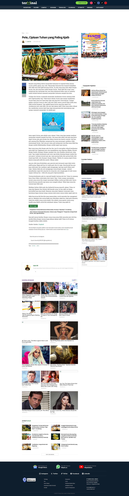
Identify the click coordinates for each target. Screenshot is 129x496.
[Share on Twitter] (24, 88)
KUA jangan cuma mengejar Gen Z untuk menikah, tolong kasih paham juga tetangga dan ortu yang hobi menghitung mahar (98, 115)
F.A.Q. (66, 481)
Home (23, 33)
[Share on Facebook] (24, 84)
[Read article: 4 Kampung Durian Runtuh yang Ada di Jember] (55, 447)
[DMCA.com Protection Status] (31, 479)
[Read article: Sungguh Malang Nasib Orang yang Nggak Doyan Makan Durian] (55, 428)
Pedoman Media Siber (70, 483)
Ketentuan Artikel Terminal (50, 485)
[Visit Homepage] (29, 2)
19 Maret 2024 (64, 440)
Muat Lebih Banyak (50, 454)
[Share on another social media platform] (24, 95)
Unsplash (41, 224)
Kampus (43, 7)
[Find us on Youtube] (105, 3)
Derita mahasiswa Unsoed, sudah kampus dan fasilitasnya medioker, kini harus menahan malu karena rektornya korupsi (98, 104)
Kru (44, 481)
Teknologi (62, 7)
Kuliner (36, 7)
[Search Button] (106, 7)
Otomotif (81, 7)
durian (33, 245)
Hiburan (89, 7)
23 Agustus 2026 (95, 108)
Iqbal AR (29, 41)
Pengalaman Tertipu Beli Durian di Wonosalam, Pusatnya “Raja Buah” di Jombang (50, 209)
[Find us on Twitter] (94, 3)
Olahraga (72, 7)
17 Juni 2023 (64, 447)
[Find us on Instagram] (91, 3)
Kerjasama (67, 479)
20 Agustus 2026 (95, 120)
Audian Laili (48, 231)
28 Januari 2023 (35, 447)
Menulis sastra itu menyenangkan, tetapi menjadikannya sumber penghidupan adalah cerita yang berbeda (98, 139)
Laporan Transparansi (70, 487)
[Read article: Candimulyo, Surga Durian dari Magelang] (26, 447)
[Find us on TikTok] (102, 2)
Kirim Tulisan (82, 2)
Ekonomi (53, 7)
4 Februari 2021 (65, 429)
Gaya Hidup (99, 7)
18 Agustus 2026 (95, 144)
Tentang (46, 479)
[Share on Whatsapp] (24, 92)
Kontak (45, 487)
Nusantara (27, 7)
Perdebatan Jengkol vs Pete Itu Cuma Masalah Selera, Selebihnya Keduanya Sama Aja (40, 435)
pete (38, 245)
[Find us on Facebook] (98, 3)
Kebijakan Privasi (69, 485)
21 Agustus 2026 (95, 97)
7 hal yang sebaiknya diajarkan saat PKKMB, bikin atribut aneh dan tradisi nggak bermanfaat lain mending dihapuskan (99, 127)
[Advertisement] (64, 21)
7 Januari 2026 (35, 430)
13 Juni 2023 (35, 439)
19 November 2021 (37, 41)
